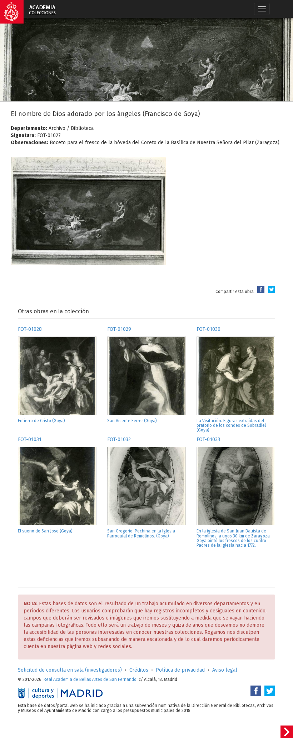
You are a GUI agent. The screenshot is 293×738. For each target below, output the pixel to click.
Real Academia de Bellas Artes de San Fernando (90, 679)
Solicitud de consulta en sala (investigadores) (70, 670)
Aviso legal (224, 670)
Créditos (138, 670)
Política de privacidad (180, 670)
